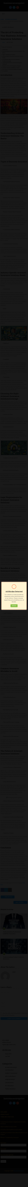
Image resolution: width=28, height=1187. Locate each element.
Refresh (14, 605)
